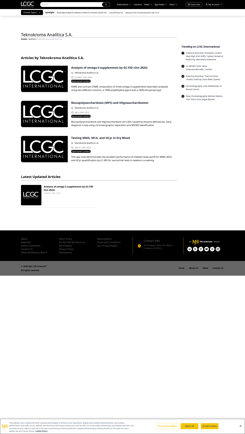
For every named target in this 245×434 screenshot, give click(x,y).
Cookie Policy (41, 431)
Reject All (189, 426)
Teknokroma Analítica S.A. (86, 72)
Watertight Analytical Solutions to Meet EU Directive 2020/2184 (82, 12)
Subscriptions (104, 238)
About (24, 238)
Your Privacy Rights (107, 245)
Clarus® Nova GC (116, 12)
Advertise (26, 242)
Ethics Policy (65, 238)
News (146, 4)
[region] (122, 426)
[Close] (240, 426)
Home (24, 39)
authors (32, 39)
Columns (138, 4)
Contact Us (27, 249)
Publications (122, 4)
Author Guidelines (30, 245)
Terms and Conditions (109, 242)
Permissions (65, 252)
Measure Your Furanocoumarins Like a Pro (142, 12)
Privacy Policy (66, 249)
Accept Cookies (209, 426)
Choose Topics (30, 12)
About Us (193, 268)
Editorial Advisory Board (34, 252)
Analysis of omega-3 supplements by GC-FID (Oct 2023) (68, 188)
